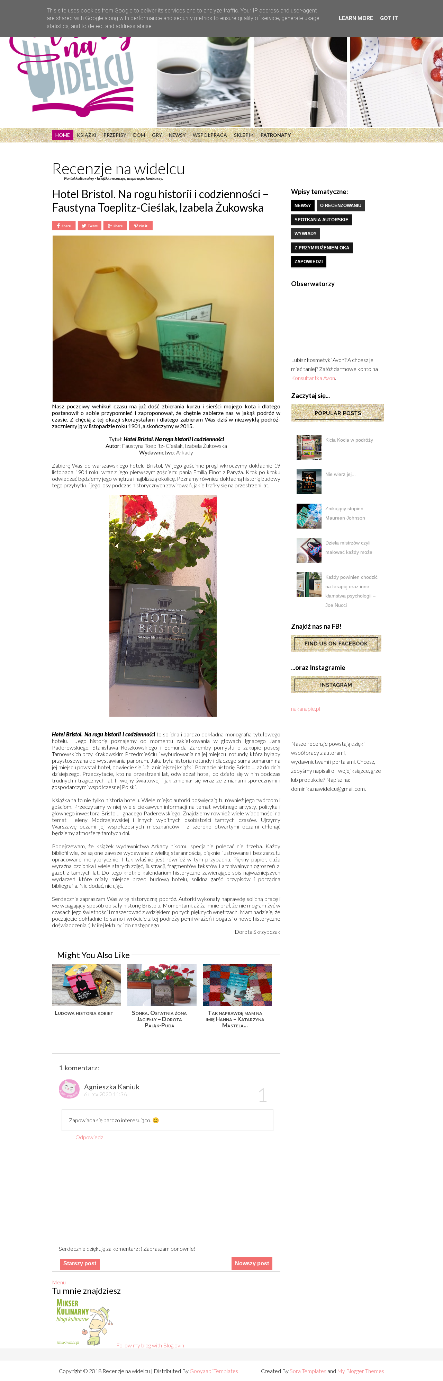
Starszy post (79, 1263)
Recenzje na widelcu (118, 168)
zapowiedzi (309, 261)
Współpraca (210, 135)
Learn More (356, 18)
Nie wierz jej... (340, 474)
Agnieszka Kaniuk (111, 1086)
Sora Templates (308, 1370)
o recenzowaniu (340, 205)
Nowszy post (252, 1263)
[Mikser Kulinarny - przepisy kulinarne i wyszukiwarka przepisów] (84, 1345)
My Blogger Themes (360, 1370)
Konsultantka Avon (313, 377)
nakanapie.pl (305, 708)
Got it (389, 18)
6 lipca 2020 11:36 (105, 1094)
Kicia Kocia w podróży (349, 440)
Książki (87, 135)
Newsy (177, 135)
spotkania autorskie (322, 219)
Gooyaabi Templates (214, 1370)
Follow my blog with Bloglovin (150, 1345)
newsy (303, 205)
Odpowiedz (89, 1137)
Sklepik (244, 135)
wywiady (306, 233)
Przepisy (114, 135)
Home (62, 135)
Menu (59, 1282)
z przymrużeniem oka (322, 247)
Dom (139, 135)
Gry (157, 135)
